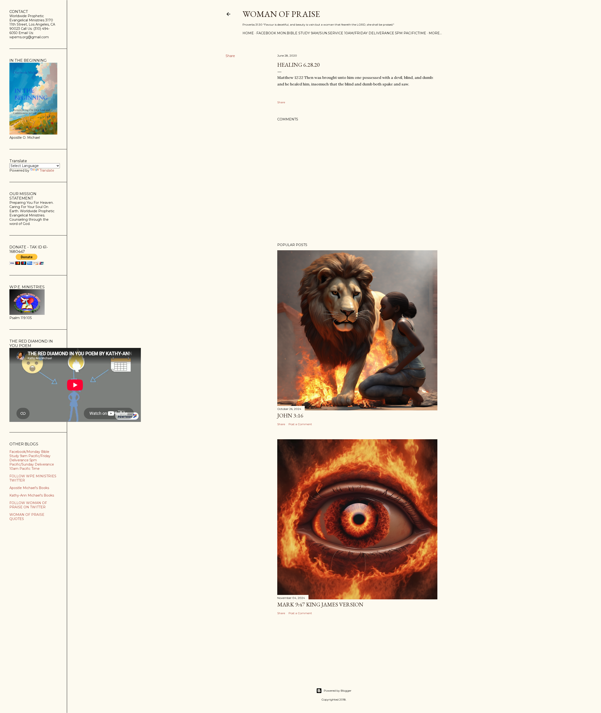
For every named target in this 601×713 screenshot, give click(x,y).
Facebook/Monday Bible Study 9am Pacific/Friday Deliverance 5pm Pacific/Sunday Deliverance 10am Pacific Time (31, 460)
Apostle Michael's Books (29, 488)
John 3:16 (290, 415)
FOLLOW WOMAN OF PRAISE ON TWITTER (28, 505)
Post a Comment (300, 424)
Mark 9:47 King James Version (320, 604)
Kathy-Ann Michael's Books (31, 495)
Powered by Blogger (337, 690)
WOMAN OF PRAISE (281, 13)
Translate (47, 170)
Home (248, 33)
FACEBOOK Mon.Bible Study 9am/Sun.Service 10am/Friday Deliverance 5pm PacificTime (341, 33)
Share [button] (230, 56)
